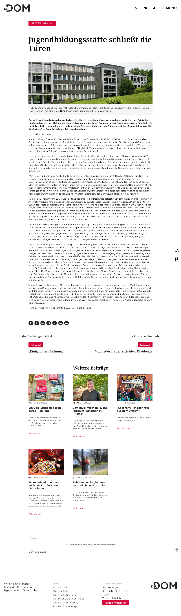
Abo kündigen (110, 587)
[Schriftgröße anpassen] (177, 250)
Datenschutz (60, 591)
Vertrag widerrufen (115, 602)
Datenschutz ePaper (65, 595)
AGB (56, 583)
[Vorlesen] (177, 259)
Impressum (60, 587)
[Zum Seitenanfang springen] (177, 550)
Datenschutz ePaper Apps (68, 598)
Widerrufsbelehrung (114, 598)
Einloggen (34, 538)
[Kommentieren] (145, 8)
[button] (30, 323)
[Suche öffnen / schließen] (136, 8)
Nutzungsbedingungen (67, 602)
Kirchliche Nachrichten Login (115, 593)
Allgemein (48, 23)
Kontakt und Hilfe (112, 583)
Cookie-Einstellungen (66, 606)
